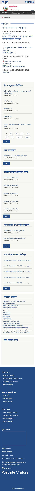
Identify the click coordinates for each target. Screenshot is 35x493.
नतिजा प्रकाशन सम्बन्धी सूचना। (14, 28)
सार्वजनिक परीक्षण (8, 422)
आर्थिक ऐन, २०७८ (8, 109)
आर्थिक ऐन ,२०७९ (8, 101)
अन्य (6, 141)
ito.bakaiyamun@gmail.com (11, 464)
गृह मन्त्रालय (6, 310)
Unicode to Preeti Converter (11, 321)
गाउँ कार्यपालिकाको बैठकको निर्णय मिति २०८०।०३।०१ (17, 271)
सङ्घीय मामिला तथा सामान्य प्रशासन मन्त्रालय (14, 301)
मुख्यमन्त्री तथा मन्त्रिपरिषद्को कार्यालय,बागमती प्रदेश (16, 332)
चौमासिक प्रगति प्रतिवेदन (10, 415)
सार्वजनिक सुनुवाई (8, 418)
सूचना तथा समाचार (8, 375)
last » (27, 137)
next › (19, 137)
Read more (7, 34)
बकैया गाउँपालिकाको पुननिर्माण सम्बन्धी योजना (14, 238)
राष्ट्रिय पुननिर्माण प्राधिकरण (10, 308)
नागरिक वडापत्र (7, 401)
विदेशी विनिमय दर (7, 319)
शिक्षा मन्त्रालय (6, 316)
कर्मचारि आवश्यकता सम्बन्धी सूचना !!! (19, 13)
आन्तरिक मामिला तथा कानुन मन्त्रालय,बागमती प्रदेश (16, 328)
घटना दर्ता (6, 395)
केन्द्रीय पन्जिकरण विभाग (9, 303)
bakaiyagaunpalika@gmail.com (15, 462)
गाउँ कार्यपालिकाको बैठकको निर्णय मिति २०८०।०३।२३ (17, 260)
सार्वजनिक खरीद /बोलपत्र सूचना (12, 378)
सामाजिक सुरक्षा (7, 398)
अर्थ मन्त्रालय (6, 312)
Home (3, 17)
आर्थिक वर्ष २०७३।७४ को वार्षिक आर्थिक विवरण (15, 156)
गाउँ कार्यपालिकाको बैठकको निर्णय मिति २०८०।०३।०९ (17, 266)
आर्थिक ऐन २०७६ (8, 116)
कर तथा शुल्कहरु (8, 384)
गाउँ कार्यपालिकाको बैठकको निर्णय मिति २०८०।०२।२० (17, 277)
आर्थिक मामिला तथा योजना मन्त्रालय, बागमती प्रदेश (15, 330)
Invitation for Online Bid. (11, 178)
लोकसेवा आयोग (7, 314)
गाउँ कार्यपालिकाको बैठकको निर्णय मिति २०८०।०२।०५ (17, 283)
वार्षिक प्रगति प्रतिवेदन (10, 412)
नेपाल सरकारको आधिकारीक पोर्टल (11, 305)
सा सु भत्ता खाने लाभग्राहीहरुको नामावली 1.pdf (18, 47)
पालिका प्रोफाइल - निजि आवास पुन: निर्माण (14, 230)
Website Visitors (15, 472)
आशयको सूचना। (9, 52)
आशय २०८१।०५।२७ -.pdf (13, 61)
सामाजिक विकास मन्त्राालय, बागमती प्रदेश (13, 325)
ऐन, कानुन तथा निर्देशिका (10, 381)
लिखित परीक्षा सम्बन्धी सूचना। (13, 66)
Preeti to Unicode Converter (11, 323)
